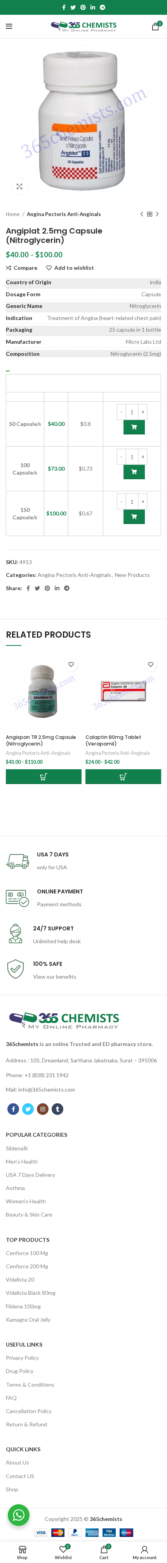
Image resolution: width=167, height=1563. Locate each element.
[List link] (83, 1060)
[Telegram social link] (102, 7)
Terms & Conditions (30, 1384)
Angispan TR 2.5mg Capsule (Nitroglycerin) (41, 740)
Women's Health (26, 1201)
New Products (132, 574)
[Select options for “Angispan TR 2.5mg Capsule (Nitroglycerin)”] (44, 776)
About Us (17, 1462)
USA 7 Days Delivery (30, 1174)
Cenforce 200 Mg (27, 1266)
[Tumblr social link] (57, 1109)
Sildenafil (17, 1148)
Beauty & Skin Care (29, 1214)
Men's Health (22, 1161)
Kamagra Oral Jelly (28, 1319)
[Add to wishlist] (71, 665)
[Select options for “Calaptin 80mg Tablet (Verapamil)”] (123, 776)
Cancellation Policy (29, 1411)
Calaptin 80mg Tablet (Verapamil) (113, 740)
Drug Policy (19, 1371)
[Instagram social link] (43, 1109)
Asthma (15, 1188)
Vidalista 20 (20, 1279)
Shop (12, 1489)
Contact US (20, 1476)
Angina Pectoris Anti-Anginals (64, 214)
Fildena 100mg (23, 1306)
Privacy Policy (22, 1357)
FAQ (11, 1397)
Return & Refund (26, 1424)
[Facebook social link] (64, 7)
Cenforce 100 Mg (27, 1253)
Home (13, 214)
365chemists (22, 1044)
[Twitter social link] (73, 7)
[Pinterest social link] (83, 7)
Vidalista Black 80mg (31, 1292)
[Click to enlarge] (19, 186)
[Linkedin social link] (92, 7)
